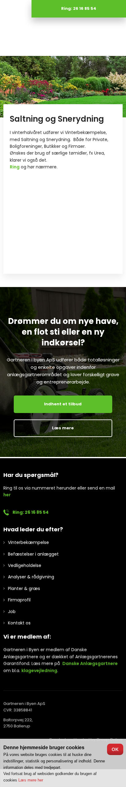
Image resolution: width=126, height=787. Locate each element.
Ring (15, 167)
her (7, 495)
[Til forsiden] (63, 36)
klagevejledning (39, 670)
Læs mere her (30, 780)
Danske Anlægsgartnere (90, 663)
